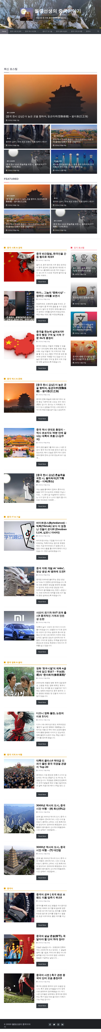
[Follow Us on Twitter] (54, 1024)
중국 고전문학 (11, 112)
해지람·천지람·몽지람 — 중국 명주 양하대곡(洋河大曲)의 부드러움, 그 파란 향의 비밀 (73, 165)
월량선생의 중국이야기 (57, 11)
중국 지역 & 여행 (76, 31)
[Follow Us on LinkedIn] (62, 1024)
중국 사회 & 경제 (15, 31)
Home (4, 31)
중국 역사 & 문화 (30, 31)
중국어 (88, 31)
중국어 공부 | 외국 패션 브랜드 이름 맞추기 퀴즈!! (26, 142)
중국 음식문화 (58, 161)
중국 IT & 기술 (47, 31)
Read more (42, 282)
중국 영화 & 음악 (61, 31)
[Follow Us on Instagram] (58, 1024)
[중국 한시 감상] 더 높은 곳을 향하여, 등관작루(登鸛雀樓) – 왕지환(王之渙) (47, 116)
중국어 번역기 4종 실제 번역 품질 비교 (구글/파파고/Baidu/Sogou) (83, 327)
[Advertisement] (50, 52)
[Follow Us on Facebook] (50, 1024)
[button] (98, 31)
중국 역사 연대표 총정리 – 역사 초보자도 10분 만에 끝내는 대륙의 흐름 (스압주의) (73, 140)
